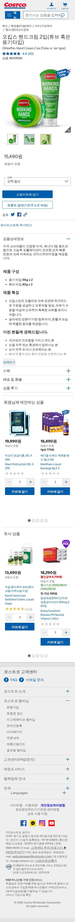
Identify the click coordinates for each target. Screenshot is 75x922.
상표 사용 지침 (38, 813)
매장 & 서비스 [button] (14, 769)
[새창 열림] (9, 868)
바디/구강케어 (43, 26)
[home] (15, 5)
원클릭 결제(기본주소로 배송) (27, 205)
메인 (5, 26)
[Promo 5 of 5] (46, 520)
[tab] (37, 691)
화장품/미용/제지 (21, 26)
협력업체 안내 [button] (14, 778)
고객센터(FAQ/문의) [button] (19, 759)
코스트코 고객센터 (20, 671)
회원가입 (13, 707)
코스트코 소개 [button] (14, 691)
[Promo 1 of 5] (29, 520)
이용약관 (31, 805)
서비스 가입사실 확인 (18, 895)
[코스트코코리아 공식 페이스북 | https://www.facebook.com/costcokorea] (23, 824)
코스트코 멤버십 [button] (16, 701)
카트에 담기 (20, 491)
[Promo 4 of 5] (41, 520)
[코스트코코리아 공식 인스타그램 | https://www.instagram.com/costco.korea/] (42, 824)
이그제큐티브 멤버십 (21, 719)
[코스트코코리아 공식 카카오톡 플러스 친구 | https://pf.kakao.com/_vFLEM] (33, 824)
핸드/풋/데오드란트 (17, 29)
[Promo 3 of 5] (37, 520)
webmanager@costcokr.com (31, 856)
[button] (64, 15)
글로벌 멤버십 (16, 750)
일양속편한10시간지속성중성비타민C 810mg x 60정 (55, 602)
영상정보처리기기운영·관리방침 (37, 809)
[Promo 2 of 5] (33, 520)
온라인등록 (14, 726)
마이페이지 (14, 732)
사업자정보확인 (46, 861)
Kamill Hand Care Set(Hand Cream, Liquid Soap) (19, 599)
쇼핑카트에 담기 (27, 194)
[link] (12, 214)
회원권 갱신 (15, 713)
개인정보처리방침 (53, 805)
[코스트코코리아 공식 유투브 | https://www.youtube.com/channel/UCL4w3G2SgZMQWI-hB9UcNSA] (51, 824)
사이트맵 (16, 805)
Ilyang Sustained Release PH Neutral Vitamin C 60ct (52, 614)
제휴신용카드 (16, 744)
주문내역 (13, 738)
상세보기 (9, 362)
